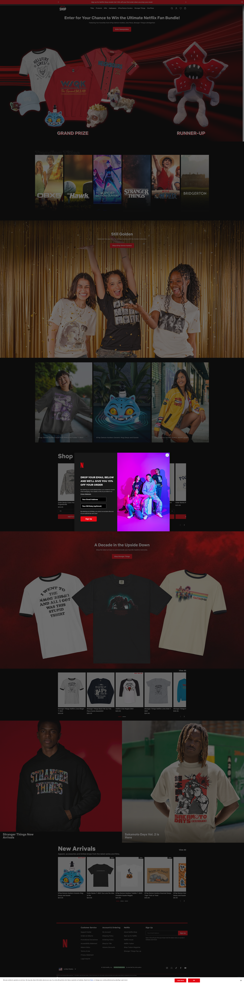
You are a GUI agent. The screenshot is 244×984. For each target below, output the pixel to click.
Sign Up (88, 519)
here (91, 980)
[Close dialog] (167, 455)
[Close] (241, 980)
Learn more (180, 980)
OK (194, 980)
